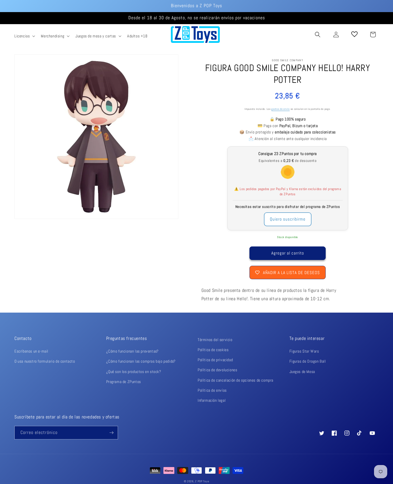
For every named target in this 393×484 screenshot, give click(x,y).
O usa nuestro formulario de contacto (44, 361)
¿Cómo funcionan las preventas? (132, 351)
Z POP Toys (202, 481)
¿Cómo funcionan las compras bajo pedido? (141, 361)
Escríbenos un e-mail (31, 351)
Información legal (212, 400)
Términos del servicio (215, 339)
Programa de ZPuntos (123, 381)
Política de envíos (212, 390)
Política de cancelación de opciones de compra (235, 380)
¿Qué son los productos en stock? (133, 371)
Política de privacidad (215, 359)
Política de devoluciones (217, 369)
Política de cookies (213, 349)
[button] (24, 36)
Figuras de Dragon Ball (307, 361)
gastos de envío (280, 109)
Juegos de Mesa (302, 371)
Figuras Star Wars (304, 351)
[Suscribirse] (111, 432)
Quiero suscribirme (288, 219)
